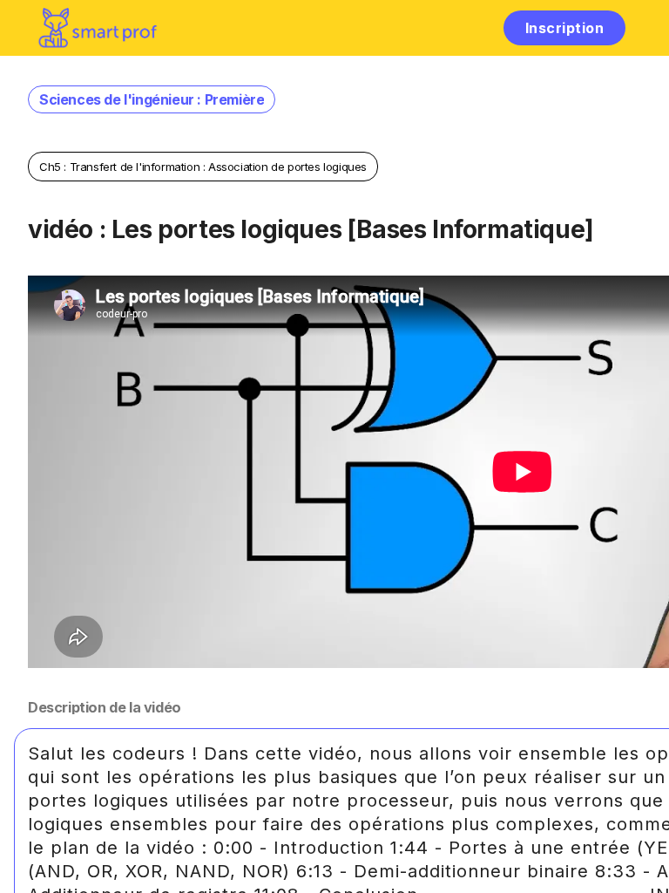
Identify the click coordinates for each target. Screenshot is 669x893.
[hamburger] (471, 27)
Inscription (564, 28)
